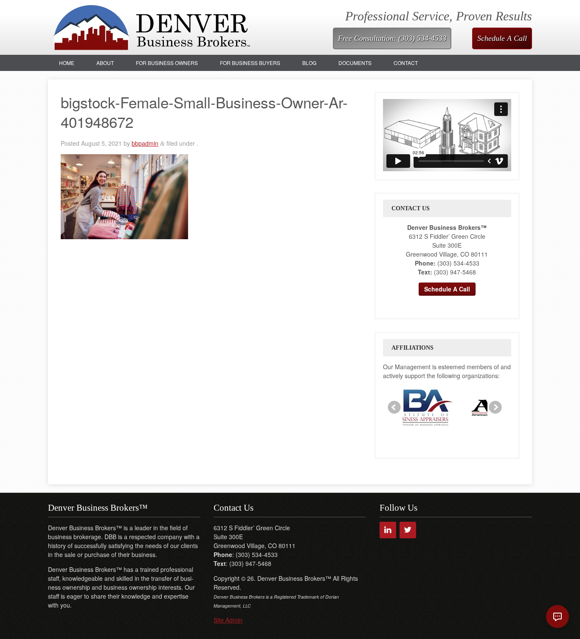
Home (66, 62)
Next (495, 407)
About (105, 62)
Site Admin (228, 620)
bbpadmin (145, 143)
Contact (406, 62)
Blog (309, 62)
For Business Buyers (250, 62)
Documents (355, 62)
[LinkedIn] (388, 530)
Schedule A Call (502, 38)
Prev (394, 407)
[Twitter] (408, 530)
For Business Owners (167, 62)
